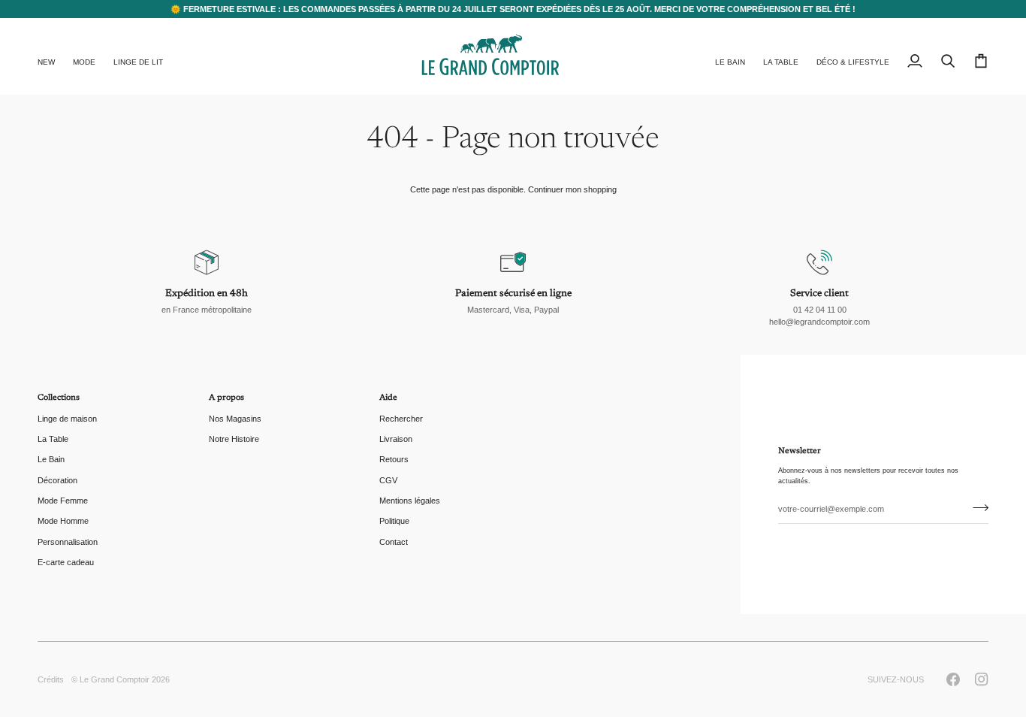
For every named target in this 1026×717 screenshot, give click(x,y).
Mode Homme (63, 520)
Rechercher (401, 418)
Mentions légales (409, 500)
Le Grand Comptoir (114, 679)
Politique (394, 520)
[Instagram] (981, 679)
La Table (53, 438)
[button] (84, 56)
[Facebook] (953, 679)
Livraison (395, 438)
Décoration (57, 480)
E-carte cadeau (66, 562)
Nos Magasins (235, 418)
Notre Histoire (234, 438)
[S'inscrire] (976, 507)
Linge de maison (67, 418)
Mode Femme (63, 500)
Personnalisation (68, 541)
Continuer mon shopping (572, 189)
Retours (394, 459)
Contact (393, 541)
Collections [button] (59, 398)
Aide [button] (388, 398)
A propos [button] (226, 398)
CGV (388, 480)
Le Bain (51, 459)
